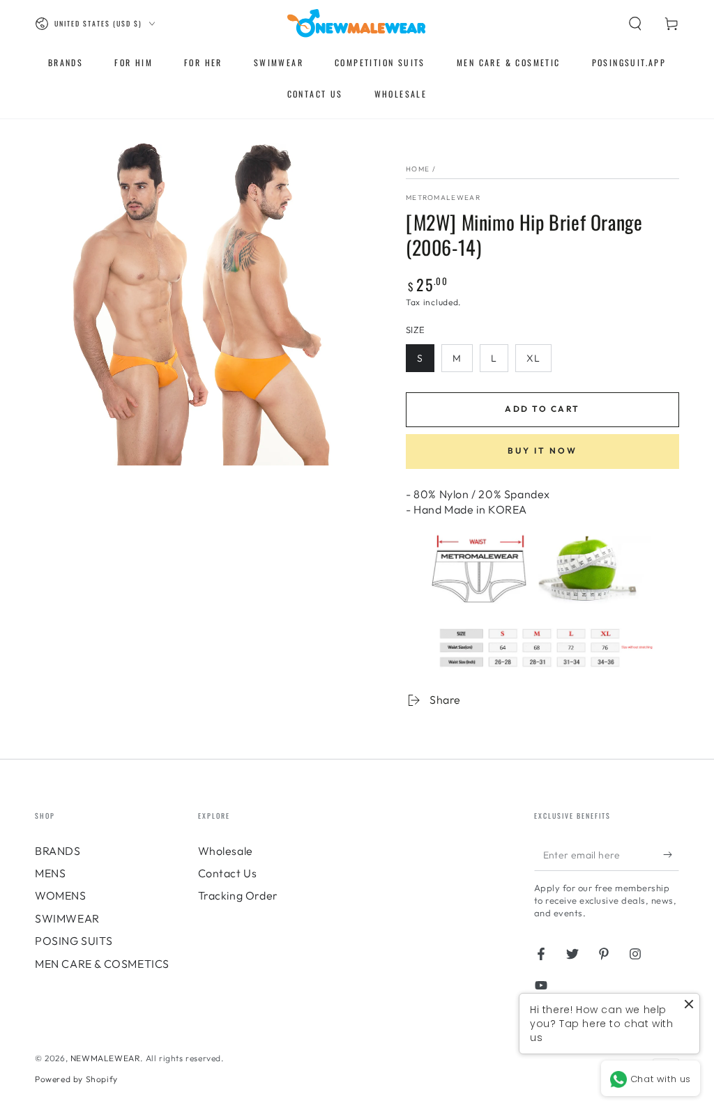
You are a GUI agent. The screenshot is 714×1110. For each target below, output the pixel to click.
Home (418, 169)
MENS (50, 873)
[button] (635, 23)
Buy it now (542, 450)
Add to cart (542, 408)
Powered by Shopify (76, 1079)
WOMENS (60, 895)
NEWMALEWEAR (105, 1058)
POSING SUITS (73, 941)
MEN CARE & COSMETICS (102, 964)
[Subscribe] (671, 855)
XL (533, 358)
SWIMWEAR (67, 918)
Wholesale (225, 851)
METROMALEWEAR (443, 197)
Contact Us (227, 873)
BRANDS (58, 851)
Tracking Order (238, 895)
